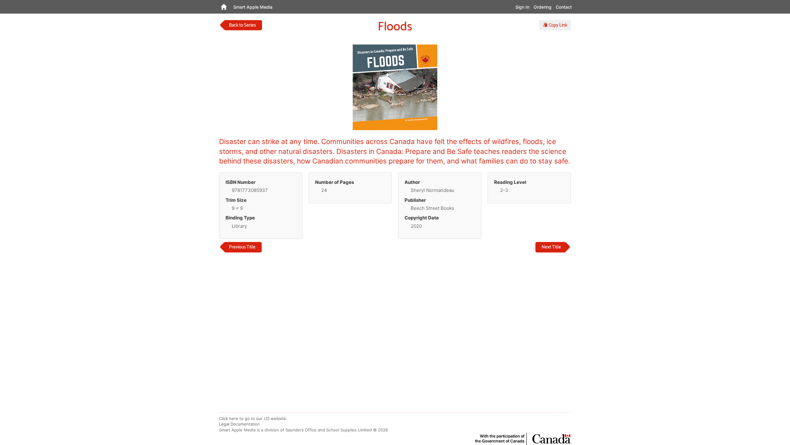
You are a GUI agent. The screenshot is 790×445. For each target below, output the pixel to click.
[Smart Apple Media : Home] (223, 7)
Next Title (551, 247)
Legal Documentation (239, 424)
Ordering (542, 7)
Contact (564, 7)
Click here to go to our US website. (253, 418)
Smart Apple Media (252, 7)
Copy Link (557, 25)
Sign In (522, 7)
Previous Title (242, 247)
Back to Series (242, 25)
